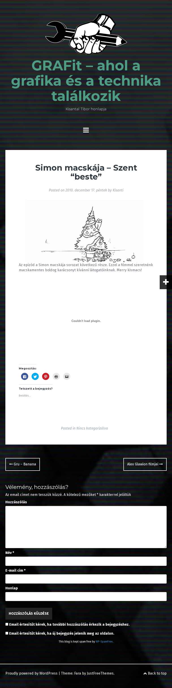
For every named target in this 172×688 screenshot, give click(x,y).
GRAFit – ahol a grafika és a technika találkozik (86, 80)
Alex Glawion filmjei (143, 464)
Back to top (157, 673)
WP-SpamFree (104, 641)
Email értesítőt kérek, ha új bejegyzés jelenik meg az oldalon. (61, 633)
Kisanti (118, 190)
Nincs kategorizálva (92, 428)
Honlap (11, 588)
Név (9, 553)
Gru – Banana (24, 464)
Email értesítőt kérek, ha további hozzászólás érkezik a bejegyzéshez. (69, 624)
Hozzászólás (16, 502)
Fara (77, 673)
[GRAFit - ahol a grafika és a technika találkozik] (86, 35)
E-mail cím (15, 570)
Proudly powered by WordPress (31, 673)
